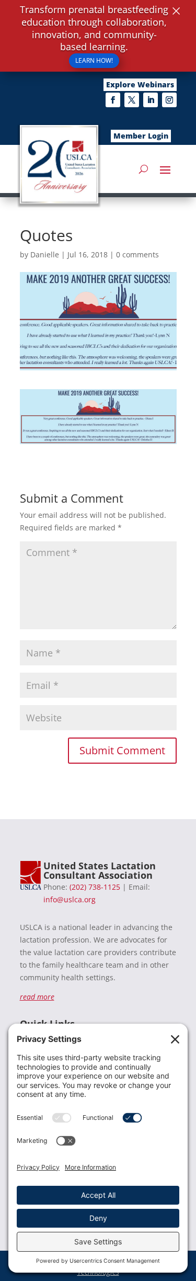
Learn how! (94, 60)
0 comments (137, 254)
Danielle (44, 254)
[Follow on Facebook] (113, 100)
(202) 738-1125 (95, 887)
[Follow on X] (131, 100)
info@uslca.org (69, 899)
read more (37, 997)
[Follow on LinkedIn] (150, 100)
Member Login (140, 136)
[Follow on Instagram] (169, 100)
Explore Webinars (140, 84)
